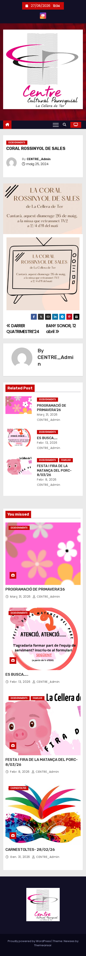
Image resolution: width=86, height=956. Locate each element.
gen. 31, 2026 (20, 857)
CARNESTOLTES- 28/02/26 (30, 849)
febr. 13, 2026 (47, 443)
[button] (65, 124)
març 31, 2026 (47, 415)
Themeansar (43, 945)
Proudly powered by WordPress (30, 941)
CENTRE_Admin (39, 159)
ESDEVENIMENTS (16, 142)
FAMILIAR (66, 460)
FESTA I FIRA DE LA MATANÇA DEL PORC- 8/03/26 (54, 470)
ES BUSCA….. (47, 438)
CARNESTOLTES (18, 788)
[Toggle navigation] (56, 124)
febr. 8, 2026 (47, 479)
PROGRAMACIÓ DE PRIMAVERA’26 (35, 589)
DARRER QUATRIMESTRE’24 (22, 328)
